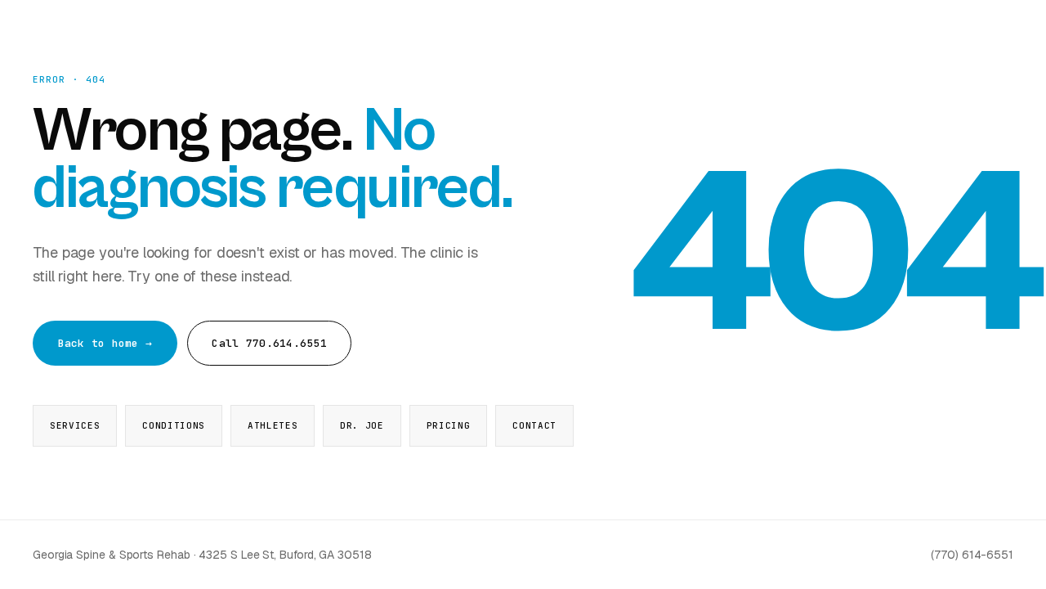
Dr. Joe (362, 425)
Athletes (272, 425)
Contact (534, 425)
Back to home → (105, 343)
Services (75, 425)
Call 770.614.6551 (269, 343)
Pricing (449, 425)
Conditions (173, 425)
